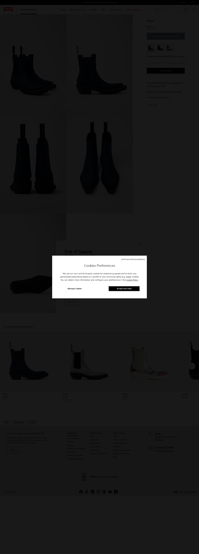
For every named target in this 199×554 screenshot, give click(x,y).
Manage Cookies (75, 288)
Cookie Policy (132, 279)
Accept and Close (124, 288)
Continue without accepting (133, 259)
